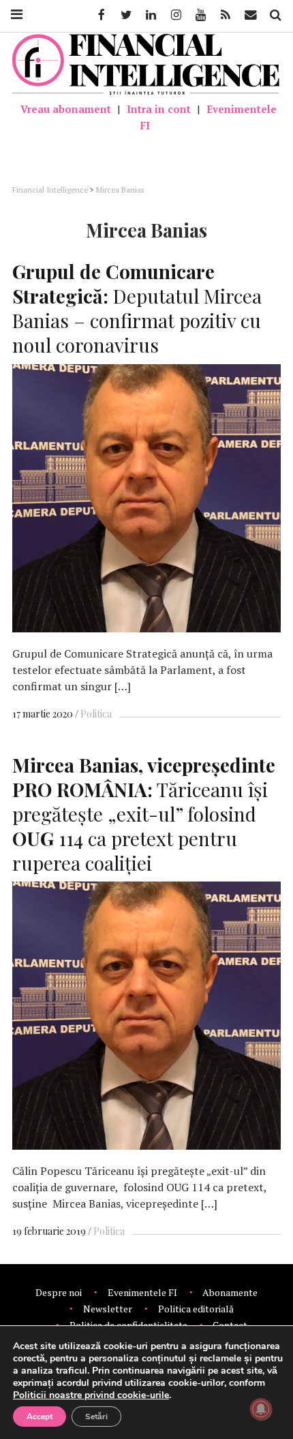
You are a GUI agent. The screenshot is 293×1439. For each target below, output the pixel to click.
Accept (39, 1416)
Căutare (275, 15)
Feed (225, 15)
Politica (96, 713)
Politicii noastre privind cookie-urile (91, 1395)
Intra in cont (159, 109)
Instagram (175, 15)
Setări (96, 1416)
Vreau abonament (65, 109)
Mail (251, 15)
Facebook (100, 15)
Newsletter (107, 1308)
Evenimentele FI (208, 117)
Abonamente (230, 1292)
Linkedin (150, 15)
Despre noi (58, 1292)
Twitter (125, 15)
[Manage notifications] (261, 1409)
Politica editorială (196, 1308)
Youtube (200, 15)
